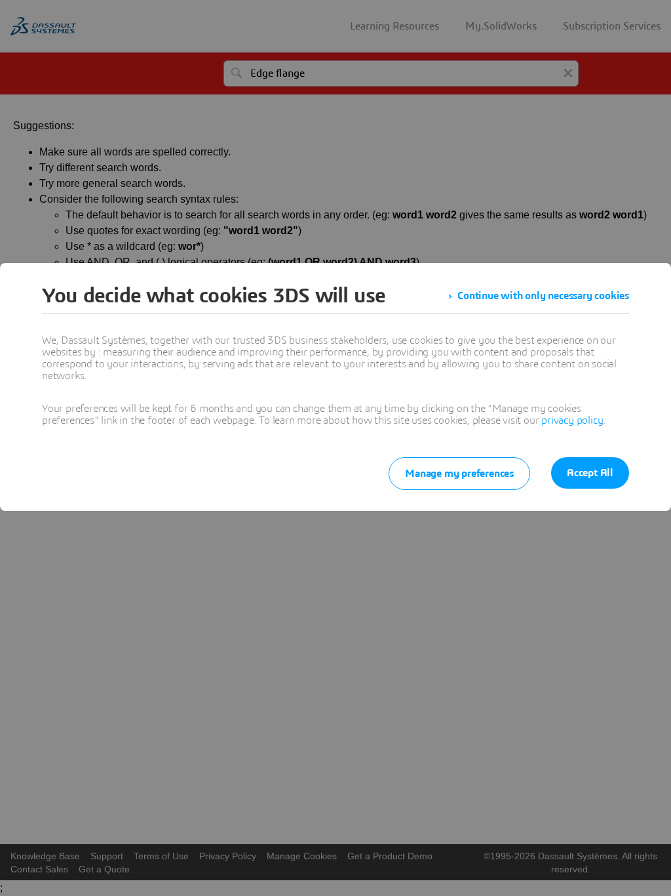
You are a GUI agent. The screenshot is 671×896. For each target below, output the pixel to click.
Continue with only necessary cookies (543, 296)
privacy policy (572, 420)
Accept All (590, 473)
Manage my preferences (459, 473)
